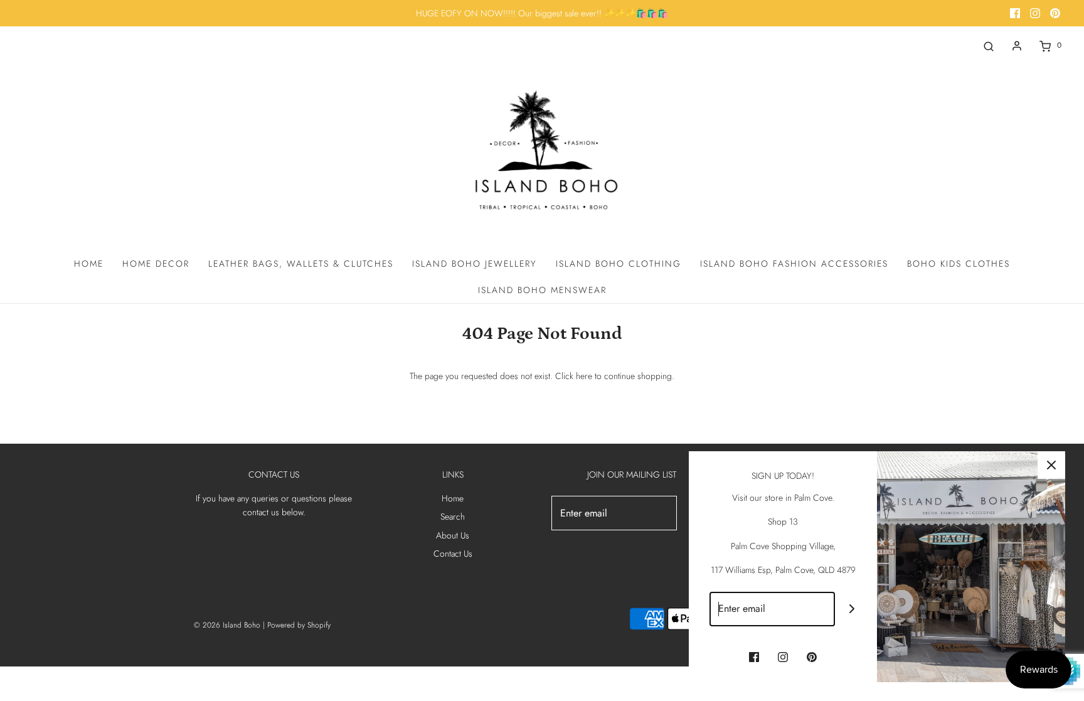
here (584, 376)
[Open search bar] (988, 45)
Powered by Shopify (299, 625)
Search (452, 516)
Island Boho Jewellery (474, 263)
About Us (452, 535)
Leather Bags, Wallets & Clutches (300, 263)
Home (89, 263)
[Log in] (1016, 45)
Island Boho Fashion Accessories (794, 263)
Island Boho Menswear (542, 290)
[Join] (852, 609)
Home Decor (155, 263)
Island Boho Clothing (618, 263)
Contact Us (452, 553)
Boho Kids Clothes (958, 263)
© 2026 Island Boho (227, 625)
